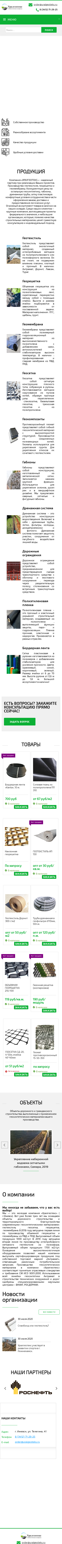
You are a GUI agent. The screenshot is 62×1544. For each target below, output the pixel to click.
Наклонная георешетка (11, 853)
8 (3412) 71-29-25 (49, 9)
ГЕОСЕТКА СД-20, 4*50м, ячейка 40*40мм (14, 1054)
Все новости (49, 1312)
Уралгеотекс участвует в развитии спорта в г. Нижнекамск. (31, 1348)
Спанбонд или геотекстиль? (33, 1325)
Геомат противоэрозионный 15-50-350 (45, 1055)
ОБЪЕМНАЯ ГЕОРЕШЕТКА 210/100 (12, 988)
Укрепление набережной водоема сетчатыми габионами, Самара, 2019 (31, 1162)
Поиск (49, 30)
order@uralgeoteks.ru (45, 4)
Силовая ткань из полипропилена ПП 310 (44, 787)
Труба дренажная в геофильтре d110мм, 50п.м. (44, 921)
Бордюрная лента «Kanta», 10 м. (15, 786)
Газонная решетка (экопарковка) (43, 986)
